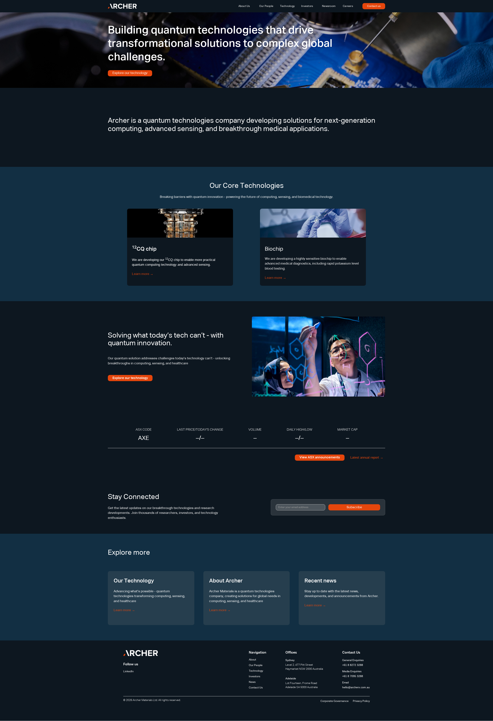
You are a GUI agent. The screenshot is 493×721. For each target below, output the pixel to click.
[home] (122, 6)
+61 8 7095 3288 (352, 676)
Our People (266, 6)
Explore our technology (130, 73)
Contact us (374, 6)
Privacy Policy (361, 701)
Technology (287, 6)
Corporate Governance (334, 701)
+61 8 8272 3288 (352, 664)
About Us (244, 6)
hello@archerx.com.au (356, 687)
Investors (307, 6)
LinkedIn (128, 671)
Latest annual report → (366, 457)
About (252, 659)
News (252, 682)
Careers (348, 6)
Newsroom (328, 6)
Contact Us (256, 687)
